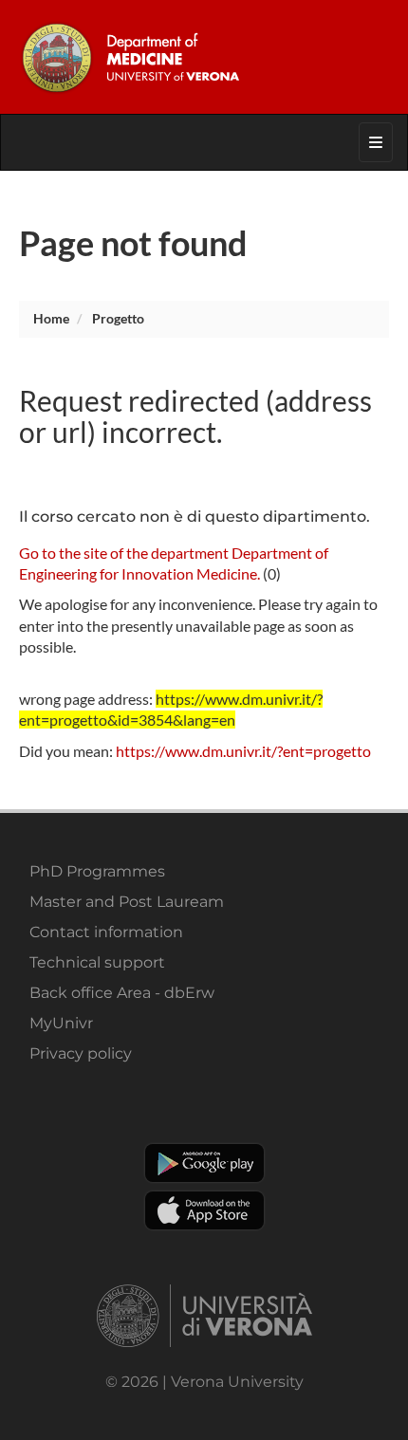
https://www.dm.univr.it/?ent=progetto (243, 751)
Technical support (97, 962)
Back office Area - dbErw (121, 993)
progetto (118, 318)
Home (51, 318)
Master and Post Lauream (126, 902)
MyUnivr (61, 1023)
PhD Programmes (97, 871)
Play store (204, 1163)
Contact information (106, 932)
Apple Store (204, 1210)
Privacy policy (80, 1053)
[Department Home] (203, 57)
